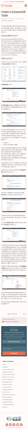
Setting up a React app (7, 389)
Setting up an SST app (7, 372)
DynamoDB (7, 30)
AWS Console (7, 62)
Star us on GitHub (14, 341)
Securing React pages (7, 399)
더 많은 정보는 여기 (18, 217)
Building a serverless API (8, 377)
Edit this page (4, 18)
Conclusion (4, 407)
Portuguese (9, 20)
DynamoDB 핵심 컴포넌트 (17, 165)
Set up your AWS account (8, 369)
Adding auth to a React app (8, 394)
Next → (25, 314)
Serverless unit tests (7, 384)
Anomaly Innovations (16, 427)
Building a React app (7, 397)
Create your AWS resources (8, 374)
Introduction (5, 367)
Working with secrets (7, 382)
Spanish (3, 20)
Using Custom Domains (7, 402)
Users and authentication (8, 379)
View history (11, 18)
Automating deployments (8, 404)
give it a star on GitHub (16, 1)
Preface (4, 364)
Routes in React (6, 392)
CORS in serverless (6, 387)
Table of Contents (12, 314)
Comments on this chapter (11, 321)
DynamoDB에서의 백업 (15, 298)
